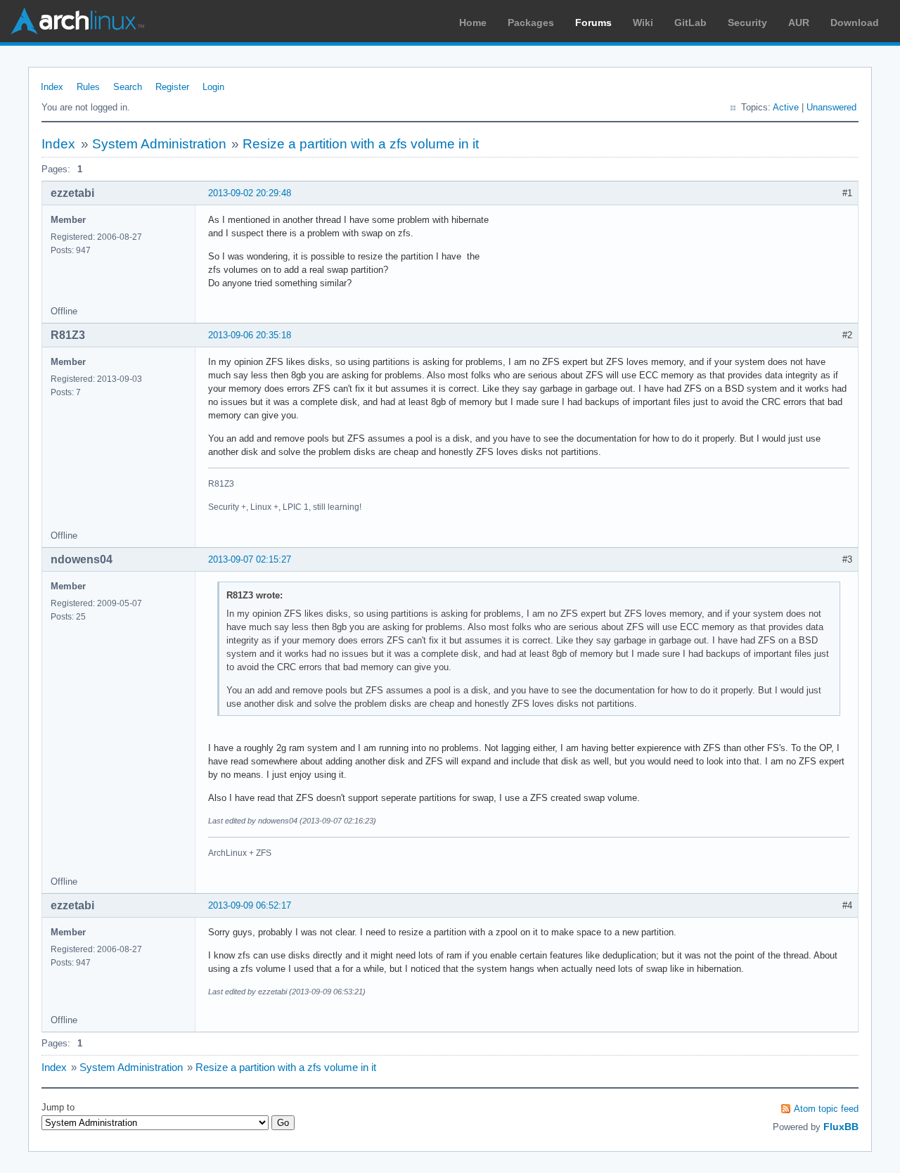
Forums (593, 22)
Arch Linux (77, 21)
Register (172, 87)
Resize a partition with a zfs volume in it (361, 143)
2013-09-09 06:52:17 (249, 905)
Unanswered (831, 107)
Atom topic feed (826, 1108)
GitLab (690, 22)
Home (473, 22)
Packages (531, 22)
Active (786, 107)
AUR (798, 22)
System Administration (159, 143)
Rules (88, 87)
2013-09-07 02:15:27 (249, 559)
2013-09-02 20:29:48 (249, 193)
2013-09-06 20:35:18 (249, 335)
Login (213, 87)
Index (52, 87)
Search (127, 87)
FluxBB (841, 1126)
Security (747, 22)
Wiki (643, 22)
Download (854, 22)
